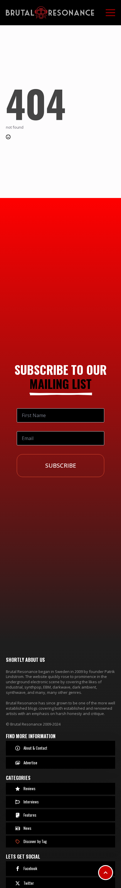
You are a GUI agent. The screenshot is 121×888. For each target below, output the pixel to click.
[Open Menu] (110, 12)
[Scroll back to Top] (105, 872)
